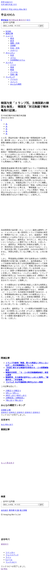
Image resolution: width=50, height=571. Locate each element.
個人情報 (23, 510)
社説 (12, 55)
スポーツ (14, 50)
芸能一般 (14, 74)
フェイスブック (12, 555)
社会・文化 (15, 48)
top (2, 569)
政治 (12, 38)
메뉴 (5, 569)
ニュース (9, 36)
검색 (41, 26)
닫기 (28, 20)
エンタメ (9, 62)
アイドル (14, 72)
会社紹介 (4, 510)
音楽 (12, 67)
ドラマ (13, 65)
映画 (12, 70)
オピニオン (10, 53)
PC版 (17, 510)
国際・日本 (15, 43)
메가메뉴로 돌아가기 (17, 20)
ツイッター (10, 552)
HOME (8, 31)
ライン (8, 557)
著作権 (11, 510)
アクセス (14, 79)
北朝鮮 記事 (6, 410)
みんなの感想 (15, 84)
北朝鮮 (13, 46)
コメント (14, 82)
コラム (13, 58)
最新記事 (9, 33)
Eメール (9, 560)
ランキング (10, 77)
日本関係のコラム (17, 60)
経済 (12, 41)
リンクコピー (11, 562)
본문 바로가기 (7, 2)
